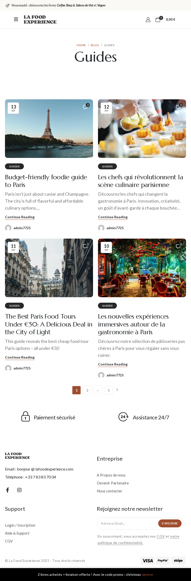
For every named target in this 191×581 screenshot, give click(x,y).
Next (117, 390)
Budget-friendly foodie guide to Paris (46, 181)
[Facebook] (7, 490)
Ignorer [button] (147, 574)
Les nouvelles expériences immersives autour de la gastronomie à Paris (133, 324)
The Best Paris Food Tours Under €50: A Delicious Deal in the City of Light (49, 324)
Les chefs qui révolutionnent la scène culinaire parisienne (140, 181)
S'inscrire (170, 523)
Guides (14, 166)
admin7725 (22, 228)
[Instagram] (19, 490)
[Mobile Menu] (16, 19)
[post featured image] (49, 128)
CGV (161, 536)
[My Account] (148, 19)
